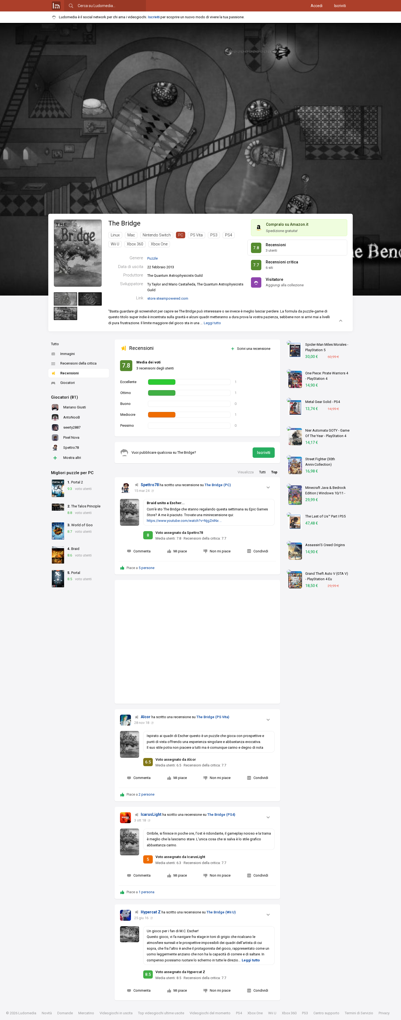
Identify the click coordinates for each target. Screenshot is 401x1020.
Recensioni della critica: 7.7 (205, 538)
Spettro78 (150, 485)
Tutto (55, 344)
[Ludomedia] (56, 5)
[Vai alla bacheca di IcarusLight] (125, 817)
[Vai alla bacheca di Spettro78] (125, 488)
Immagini (67, 354)
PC (180, 235)
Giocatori (67, 383)
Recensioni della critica (78, 363)
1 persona (146, 892)
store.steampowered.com (167, 298)
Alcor (146, 717)
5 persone (146, 568)
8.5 (148, 974)
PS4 (228, 235)
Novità (47, 1013)
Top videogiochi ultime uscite (161, 1013)
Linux (115, 235)
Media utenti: (168, 538)
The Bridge (124, 223)
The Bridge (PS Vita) (212, 717)
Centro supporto (326, 1013)
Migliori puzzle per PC (72, 472)
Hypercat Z (151, 912)
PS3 (213, 235)
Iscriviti (340, 6)
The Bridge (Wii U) (221, 912)
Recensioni (69, 373)
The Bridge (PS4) (221, 815)
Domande (65, 1013)
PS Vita (196, 235)
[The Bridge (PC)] (78, 253)
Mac (131, 235)
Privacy (384, 1013)
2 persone (146, 794)
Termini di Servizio (359, 1013)
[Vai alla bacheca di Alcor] (125, 720)
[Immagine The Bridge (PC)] (65, 299)
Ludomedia (27, 1013)
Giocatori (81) (64, 397)
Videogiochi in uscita (116, 1013)
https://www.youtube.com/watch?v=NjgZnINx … (184, 521)
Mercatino (86, 1013)
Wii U (115, 244)
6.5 (148, 762)
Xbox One (159, 244)
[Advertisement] (197, 642)
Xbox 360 (135, 244)
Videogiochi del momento (210, 1013)
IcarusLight (151, 814)
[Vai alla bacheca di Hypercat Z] (125, 915)
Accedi (316, 6)
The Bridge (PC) (218, 485)
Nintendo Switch (157, 235)
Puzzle (152, 258)
